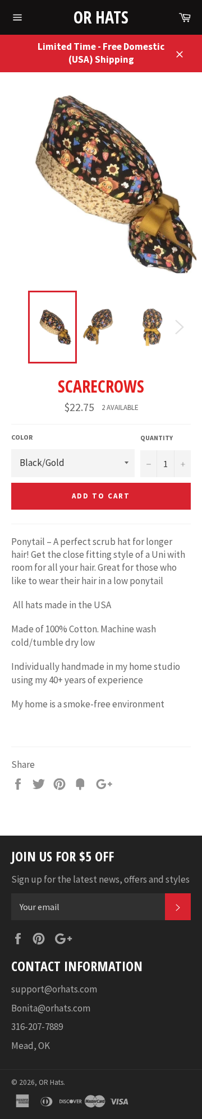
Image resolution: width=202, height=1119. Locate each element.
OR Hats (101, 17)
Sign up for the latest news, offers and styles (100, 879)
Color (22, 437)
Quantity (156, 437)
